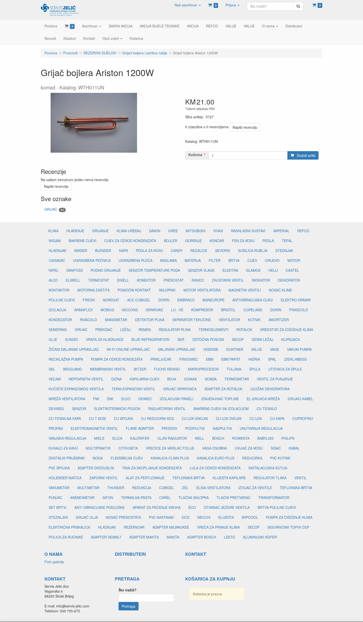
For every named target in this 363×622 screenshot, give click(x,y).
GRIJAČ (54, 209)
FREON (89, 299)
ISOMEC (145, 398)
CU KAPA (277, 418)
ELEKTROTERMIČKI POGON (117, 408)
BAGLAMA (168, 260)
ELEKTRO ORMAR (296, 299)
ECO (192, 507)
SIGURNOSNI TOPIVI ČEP (288, 527)
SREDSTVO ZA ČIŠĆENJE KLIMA (286, 329)
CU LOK (255, 418)
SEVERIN (222, 250)
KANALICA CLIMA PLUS (170, 458)
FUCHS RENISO (167, 369)
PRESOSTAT (173, 280)
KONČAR (217, 240)
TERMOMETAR (236, 378)
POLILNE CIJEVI (62, 299)
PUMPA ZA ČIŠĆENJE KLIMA (289, 517)
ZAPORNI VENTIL (103, 477)
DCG (185, 517)
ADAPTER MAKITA (144, 537)
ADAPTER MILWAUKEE (170, 527)
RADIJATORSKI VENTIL (167, 408)
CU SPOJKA (123, 418)
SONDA (211, 378)
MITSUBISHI (195, 230)
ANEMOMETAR (82, 497)
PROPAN (56, 428)
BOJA (171, 378)
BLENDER (103, 250)
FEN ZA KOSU (243, 240)
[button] (187, 5)
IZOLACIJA (57, 309)
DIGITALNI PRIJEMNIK (67, 458)
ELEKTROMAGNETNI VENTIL (94, 428)
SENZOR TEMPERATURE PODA (154, 270)
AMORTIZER (278, 319)
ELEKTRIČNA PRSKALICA (69, 527)
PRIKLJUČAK (160, 359)
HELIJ (273, 270)
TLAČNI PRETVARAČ (233, 497)
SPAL (272, 359)
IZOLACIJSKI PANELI (176, 398)
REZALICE (198, 250)
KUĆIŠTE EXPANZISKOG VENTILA (76, 388)
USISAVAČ (57, 260)
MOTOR (293, 260)
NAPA (123, 250)
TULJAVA (234, 369)
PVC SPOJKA (59, 467)
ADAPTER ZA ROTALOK (223, 388)
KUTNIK (254, 319)
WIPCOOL (250, 517)
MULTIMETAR (88, 487)
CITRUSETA (128, 448)
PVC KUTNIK (280, 458)
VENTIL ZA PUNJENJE (275, 378)
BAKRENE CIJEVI (82, 240)
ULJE (53, 339)
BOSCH (218, 438)
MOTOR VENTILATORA (202, 290)
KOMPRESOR (202, 309)
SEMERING (58, 329)
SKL (52, 369)
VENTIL (300, 477)
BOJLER (170, 240)
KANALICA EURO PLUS (215, 458)
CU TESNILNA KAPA (65, 418)
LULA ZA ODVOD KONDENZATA (215, 467)
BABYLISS (265, 438)
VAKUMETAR (59, 487)
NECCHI (203, 517)
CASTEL (292, 270)
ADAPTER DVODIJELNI (96, 467)
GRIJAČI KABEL (300, 398)
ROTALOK (244, 329)
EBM (209, 359)
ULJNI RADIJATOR (172, 438)
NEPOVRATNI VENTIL (86, 378)
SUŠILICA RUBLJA (252, 250)
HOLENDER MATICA (65, 477)
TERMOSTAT (98, 280)
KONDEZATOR (60, 319)
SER (180, 339)
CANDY (176, 250)
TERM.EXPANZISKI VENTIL (133, 388)
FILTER (215, 260)
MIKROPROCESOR (203, 369)
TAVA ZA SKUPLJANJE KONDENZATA (152, 467)
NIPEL (54, 270)
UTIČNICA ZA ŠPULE (285, 369)
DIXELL (123, 280)
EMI (110, 398)
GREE (173, 230)
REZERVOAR (134, 527)
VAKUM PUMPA (299, 349)
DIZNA (116, 378)
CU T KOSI (97, 418)
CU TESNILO (267, 408)
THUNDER (115, 487)
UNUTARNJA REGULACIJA (261, 428)
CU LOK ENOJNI (195, 418)
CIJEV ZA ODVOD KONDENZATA (130, 240)
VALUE (256, 349)
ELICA (117, 438)
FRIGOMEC (188, 359)
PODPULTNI (195, 428)
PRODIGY (169, 428)
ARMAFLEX (83, 309)
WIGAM (55, 240)
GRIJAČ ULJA (87, 517)
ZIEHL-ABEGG (295, 359)
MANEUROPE (213, 299)
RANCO (198, 280)
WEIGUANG (72, 369)
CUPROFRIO (302, 418)
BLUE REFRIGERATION (150, 339)
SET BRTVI (57, 507)
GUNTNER (234, 349)
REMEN (145, 329)
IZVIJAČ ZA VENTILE (255, 487)
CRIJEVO (272, 260)
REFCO (303, 230)
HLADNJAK (57, 250)
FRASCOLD (298, 309)
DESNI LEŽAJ (262, 339)
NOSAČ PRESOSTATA (123, 517)
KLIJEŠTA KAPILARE (229, 477)
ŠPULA (254, 369)
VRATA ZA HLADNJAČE (104, 339)
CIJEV (252, 260)
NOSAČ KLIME (280, 290)
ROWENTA (240, 438)
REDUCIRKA (252, 458)
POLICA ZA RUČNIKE (66, 537)
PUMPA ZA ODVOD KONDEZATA (116, 359)
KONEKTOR (146, 280)
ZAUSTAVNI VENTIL (228, 280)
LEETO (229, 537)
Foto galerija (54, 561)
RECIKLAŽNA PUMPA (66, 359)
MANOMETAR (116, 319)
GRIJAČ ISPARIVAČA (180, 388)
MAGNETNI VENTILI (244, 290)
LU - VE (177, 309)
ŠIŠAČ (276, 448)
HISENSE (210, 349)
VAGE (274, 349)
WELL (199, 438)
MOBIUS (107, 309)
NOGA (98, 458)
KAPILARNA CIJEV (144, 378)
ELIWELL (73, 280)
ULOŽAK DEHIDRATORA (269, 388)
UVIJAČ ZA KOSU (249, 448)
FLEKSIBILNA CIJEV (127, 458)
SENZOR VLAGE (201, 270)
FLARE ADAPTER (140, 428)
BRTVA (234, 260)
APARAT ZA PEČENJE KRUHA (157, 507)
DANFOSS (74, 270)
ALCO (53, 280)
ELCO (125, 398)
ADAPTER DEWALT (106, 537)
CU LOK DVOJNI (229, 418)
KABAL (294, 448)
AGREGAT (111, 299)
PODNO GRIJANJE (106, 270)
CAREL (165, 497)
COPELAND (252, 309)
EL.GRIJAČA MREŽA (263, 398)
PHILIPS (287, 438)
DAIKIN (154, 230)
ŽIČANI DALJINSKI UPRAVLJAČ (74, 349)
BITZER (140, 369)
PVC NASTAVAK (161, 517)
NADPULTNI (222, 428)
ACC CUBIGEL (138, 299)
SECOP (238, 339)
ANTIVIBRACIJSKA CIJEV (252, 299)
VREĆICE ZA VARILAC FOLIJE (170, 448)
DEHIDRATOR (289, 280)
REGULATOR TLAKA (270, 477)
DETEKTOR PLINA (149, 319)
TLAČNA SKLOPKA (194, 497)
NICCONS (130, 309)
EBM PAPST (231, 359)
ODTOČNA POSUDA (208, 339)
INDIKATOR (261, 280)
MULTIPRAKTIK (98, 448)
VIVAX (218, 230)
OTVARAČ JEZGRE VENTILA (227, 507)
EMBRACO (186, 299)
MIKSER (80, 250)
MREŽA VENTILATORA (67, 398)
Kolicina (195, 154)
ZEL (185, 487)
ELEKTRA (230, 270)
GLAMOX (253, 270)
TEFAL (287, 240)
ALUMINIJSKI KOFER (260, 537)
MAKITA (173, 537)
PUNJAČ (55, 497)
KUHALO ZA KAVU (63, 448)
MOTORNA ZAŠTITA (93, 290)
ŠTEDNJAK (284, 250)
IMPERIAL (281, 230)
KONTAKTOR (59, 290)
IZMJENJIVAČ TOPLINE (220, 398)
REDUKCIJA (141, 487)
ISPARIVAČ (154, 309)
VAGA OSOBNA (214, 448)
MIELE (99, 438)
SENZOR (79, 408)
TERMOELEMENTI (213, 329)
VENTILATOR (229, 319)
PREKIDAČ (103, 329)
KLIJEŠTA (226, 517)
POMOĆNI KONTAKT (134, 290)
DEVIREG (56, 408)
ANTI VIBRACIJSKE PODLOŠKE (99, 507)
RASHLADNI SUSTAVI (248, 230)
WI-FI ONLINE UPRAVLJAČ (128, 349)
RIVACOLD (88, 319)
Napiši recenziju (245, 127)
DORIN (163, 299)
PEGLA (268, 240)
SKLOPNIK (167, 290)
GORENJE (193, 240)
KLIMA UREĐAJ (129, 230)
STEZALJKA (58, 517)
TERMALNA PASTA (136, 497)
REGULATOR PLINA (175, 329)
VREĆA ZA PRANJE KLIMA (218, 527)
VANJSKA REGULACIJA (67, 438)
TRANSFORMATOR (273, 497)
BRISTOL (228, 309)
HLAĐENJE (75, 230)
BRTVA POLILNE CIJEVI (277, 507)
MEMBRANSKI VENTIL (108, 369)
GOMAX (190, 378)
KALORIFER (139, 438)
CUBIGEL (166, 487)
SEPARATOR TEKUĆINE (191, 319)
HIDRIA (254, 359)
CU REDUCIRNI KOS (157, 418)
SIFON (107, 497)
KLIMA (53, 230)
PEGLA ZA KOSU (149, 250)
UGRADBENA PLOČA (135, 260)
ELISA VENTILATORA (213, 487)
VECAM (55, 378)
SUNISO (71, 339)
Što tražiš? (128, 589)
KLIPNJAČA (290, 339)
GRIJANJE (100, 230)
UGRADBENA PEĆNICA (92, 260)
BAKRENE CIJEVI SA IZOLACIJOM (221, 408)
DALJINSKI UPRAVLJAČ (177, 349)
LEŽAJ (125, 329)
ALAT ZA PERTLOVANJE (145, 477)
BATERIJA (193, 260)
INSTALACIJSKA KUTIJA (267, 467)
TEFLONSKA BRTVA (188, 477)
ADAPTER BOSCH (201, 537)
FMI (96, 398)
